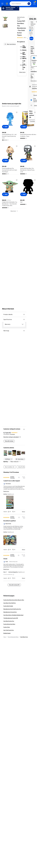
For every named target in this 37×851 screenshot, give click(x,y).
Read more (6, 491)
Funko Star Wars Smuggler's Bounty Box (13, 600)
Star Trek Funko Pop (8, 630)
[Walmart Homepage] (7, 3)
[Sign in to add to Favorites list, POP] (35, 180)
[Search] (29, 3)
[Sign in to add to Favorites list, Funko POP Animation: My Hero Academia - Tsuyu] (35, 112)
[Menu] (2, 3)
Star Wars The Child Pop (9, 603)
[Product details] (24, 314)
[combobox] (20, 3)
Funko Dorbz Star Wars (9, 624)
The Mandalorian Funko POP (10, 618)
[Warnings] (24, 330)
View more (22, 72)
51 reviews (12, 434)
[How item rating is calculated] (20, 437)
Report (23, 511)
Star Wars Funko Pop (8, 621)
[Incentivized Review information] (13, 574)
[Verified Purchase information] (19, 477)
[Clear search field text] (26, 3)
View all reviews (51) (14, 585)
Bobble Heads (6, 633)
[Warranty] (23, 324)
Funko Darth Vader (8, 606)
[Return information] (30, 35)
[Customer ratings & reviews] (24, 428)
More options (34, 80)
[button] (5, 453)
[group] (23, 38)
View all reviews (9, 441)
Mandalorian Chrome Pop (10, 612)
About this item (8, 309)
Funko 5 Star (6, 627)
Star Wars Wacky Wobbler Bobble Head (13, 615)
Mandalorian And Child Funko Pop (12, 609)
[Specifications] (24, 319)
